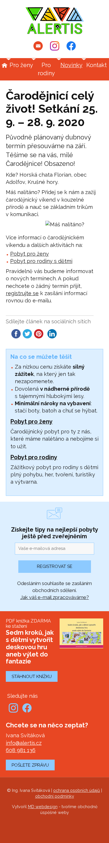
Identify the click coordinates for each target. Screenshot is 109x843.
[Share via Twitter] (27, 336)
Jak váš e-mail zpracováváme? (54, 597)
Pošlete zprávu (30, 765)
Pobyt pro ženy (29, 254)
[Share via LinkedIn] (52, 336)
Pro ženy (21, 65)
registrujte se (22, 293)
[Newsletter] (38, 46)
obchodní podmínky (54, 796)
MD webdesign (43, 806)
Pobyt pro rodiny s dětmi (41, 261)
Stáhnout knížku (32, 676)
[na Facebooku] (71, 46)
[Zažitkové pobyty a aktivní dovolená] (55, 20)
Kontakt (96, 65)
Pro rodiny (46, 69)
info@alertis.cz (24, 743)
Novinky (71, 65)
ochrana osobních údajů (76, 790)
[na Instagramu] (54, 46)
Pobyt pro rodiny (33, 457)
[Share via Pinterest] (38, 336)
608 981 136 (20, 750)
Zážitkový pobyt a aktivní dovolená (4, 65)
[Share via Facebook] (16, 336)
